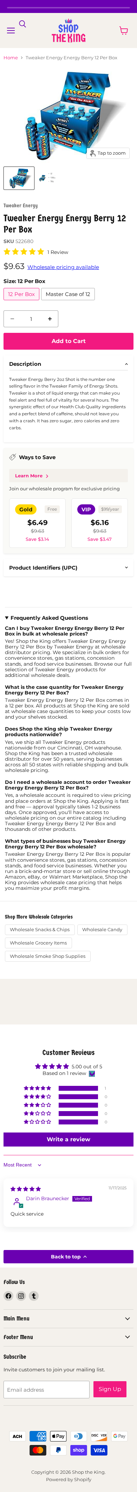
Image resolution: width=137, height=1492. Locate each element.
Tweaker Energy (21, 205)
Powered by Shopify (68, 1479)
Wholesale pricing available (63, 267)
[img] (26, 1189)
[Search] (22, 24)
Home (11, 57)
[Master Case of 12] (69, 301)
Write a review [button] (68, 1139)
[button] (38, 1088)
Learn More (29, 475)
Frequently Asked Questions (49, 618)
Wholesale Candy (102, 929)
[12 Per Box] (22, 301)
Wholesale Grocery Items (38, 943)
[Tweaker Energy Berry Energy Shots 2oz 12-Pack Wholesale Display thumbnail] (19, 178)
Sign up (110, 1389)
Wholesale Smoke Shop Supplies (47, 956)
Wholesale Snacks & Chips (40, 929)
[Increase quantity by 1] (49, 318)
